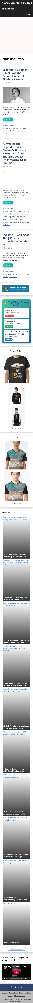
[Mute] (26, 978)
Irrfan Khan (12, 222)
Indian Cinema (13, 131)
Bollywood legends (16, 214)
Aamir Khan (9, 211)
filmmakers (13, 277)
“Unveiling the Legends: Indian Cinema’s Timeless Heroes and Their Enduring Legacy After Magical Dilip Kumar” (14, 153)
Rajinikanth (21, 222)
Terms (21, 993)
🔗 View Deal (9, 326)
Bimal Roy (8, 128)
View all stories (16, 949)
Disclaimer (28, 993)
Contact (10, 996)
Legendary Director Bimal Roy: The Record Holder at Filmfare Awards (15, 74)
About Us (4, 993)
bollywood (8, 274)
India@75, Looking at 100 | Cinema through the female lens (16, 239)
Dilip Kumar (12, 217)
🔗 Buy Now (9, 339)
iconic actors (17, 219)
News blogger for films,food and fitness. (17, 5)
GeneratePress (19, 1001)
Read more (8, 119)
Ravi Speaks (9, 208)
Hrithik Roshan (8, 219)
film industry (16, 128)
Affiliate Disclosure (19, 996)
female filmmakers (19, 274)
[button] (2, 14)
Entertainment (10, 125)
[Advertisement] (16, 34)
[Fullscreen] (28, 978)
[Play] (4, 978)
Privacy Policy (13, 993)
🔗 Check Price (9, 315)
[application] (16, 972)
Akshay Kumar (18, 211)
